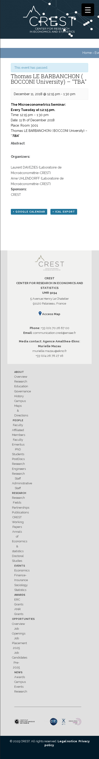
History (19, 396)
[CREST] (49, 20)
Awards (19, 594)
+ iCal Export (63, 211)
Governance (22, 391)
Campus (20, 401)
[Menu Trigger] (88, 9)
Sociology (21, 585)
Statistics (20, 590)
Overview (20, 376)
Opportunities (23, 619)
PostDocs (18, 459)
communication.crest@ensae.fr (54, 333)
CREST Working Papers (18, 522)
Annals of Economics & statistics (19, 541)
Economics (21, 570)
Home (87, 53)
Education (21, 386)
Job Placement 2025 (19, 643)
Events (19, 565)
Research (20, 381)
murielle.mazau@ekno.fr (49, 351)
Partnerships (20, 507)
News (18, 672)
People (18, 420)
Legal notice (67, 741)
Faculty (18, 425)
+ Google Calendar (29, 211)
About (19, 372)
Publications (20, 512)
